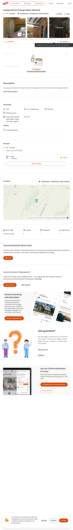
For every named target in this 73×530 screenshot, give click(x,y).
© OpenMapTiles (48, 217)
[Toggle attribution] (67, 218)
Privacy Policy (15, 523)
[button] (51, 3)
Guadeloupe (24, 13)
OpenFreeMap (39, 217)
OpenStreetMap (62, 217)
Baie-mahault (44, 13)
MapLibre (32, 217)
